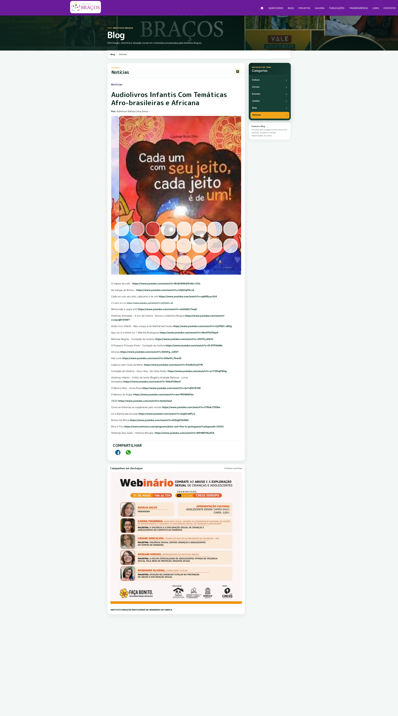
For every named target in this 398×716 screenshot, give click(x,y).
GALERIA (319, 8)
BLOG (291, 8)
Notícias (256, 115)
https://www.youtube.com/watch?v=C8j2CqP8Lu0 (165, 290)
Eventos (256, 94)
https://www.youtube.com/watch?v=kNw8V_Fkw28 (151, 358)
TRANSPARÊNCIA (358, 8)
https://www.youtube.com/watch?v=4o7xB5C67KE (171, 388)
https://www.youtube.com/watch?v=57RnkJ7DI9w (191, 407)
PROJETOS (304, 8)
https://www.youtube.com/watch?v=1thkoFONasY (152, 381)
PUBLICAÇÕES (336, 8)
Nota (254, 108)
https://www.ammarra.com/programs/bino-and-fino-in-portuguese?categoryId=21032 (174, 426)
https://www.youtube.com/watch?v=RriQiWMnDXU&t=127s (166, 283)
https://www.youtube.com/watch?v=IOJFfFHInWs (194, 345)
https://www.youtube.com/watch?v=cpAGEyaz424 (188, 296)
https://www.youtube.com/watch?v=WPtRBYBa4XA (184, 432)
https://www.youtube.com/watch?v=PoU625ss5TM (173, 364)
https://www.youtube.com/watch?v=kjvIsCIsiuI (145, 400)
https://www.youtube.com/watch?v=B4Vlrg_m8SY (149, 351)
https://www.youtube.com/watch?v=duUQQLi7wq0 (167, 309)
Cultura (256, 80)
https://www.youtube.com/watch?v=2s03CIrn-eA (150, 303)
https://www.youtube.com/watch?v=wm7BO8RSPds (163, 394)
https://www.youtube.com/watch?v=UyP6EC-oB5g (202, 326)
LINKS (376, 8)
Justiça (256, 101)
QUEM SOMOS (275, 8)
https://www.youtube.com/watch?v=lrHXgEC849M (159, 420)
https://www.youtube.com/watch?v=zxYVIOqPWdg (197, 371)
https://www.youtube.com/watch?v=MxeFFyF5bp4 (189, 332)
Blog (113, 54)
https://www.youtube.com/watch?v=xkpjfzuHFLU (166, 413)
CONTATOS (390, 8)
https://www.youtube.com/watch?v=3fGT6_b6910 (184, 339)
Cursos (255, 87)
